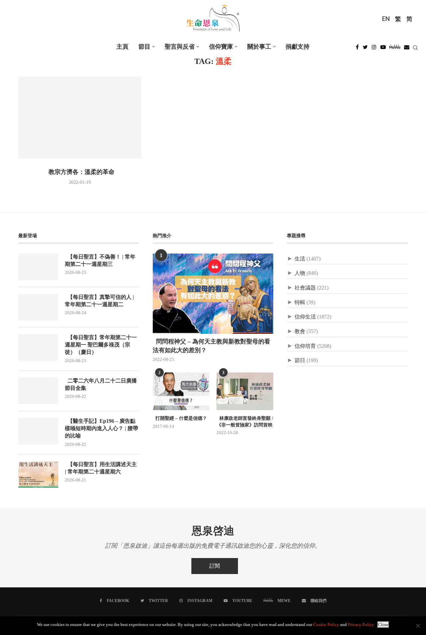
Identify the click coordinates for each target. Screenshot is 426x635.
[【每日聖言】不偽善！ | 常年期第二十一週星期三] (38, 267)
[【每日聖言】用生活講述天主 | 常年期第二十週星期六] (38, 474)
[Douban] (407, 49)
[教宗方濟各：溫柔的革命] (79, 118)
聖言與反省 (180, 46)
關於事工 (259, 46)
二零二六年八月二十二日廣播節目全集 (101, 384)
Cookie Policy (326, 624)
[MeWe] (394, 49)
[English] (385, 19)
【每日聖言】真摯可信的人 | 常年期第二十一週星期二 (99, 301)
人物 (300, 273)
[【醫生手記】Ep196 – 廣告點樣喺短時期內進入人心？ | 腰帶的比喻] (38, 431)
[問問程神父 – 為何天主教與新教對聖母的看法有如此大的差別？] (213, 294)
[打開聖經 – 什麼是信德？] (181, 391)
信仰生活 (305, 316)
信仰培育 (305, 346)
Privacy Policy (361, 624)
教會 (300, 331)
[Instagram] (374, 49)
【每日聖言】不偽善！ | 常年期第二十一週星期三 (100, 260)
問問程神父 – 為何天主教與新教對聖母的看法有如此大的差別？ (211, 345)
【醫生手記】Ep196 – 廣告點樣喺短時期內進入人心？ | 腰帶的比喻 (101, 428)
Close (383, 624)
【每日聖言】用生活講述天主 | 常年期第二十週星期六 (101, 468)
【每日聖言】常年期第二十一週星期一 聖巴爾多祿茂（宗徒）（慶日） (101, 345)
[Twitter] (365, 49)
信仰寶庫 (221, 46)
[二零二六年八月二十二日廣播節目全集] (38, 390)
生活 (300, 259)
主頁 (122, 46)
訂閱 (214, 566)
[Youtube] (383, 49)
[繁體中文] (398, 19)
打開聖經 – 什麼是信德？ (180, 418)
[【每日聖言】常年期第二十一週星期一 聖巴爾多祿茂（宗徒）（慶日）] (38, 347)
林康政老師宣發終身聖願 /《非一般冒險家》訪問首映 (245, 422)
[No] (417, 625)
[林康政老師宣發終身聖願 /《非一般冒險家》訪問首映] (245, 391)
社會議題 (305, 288)
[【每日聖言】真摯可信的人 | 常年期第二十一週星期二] (38, 307)
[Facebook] (357, 49)
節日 (300, 360)
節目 (144, 46)
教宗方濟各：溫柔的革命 (79, 172)
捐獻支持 (298, 46)
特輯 (300, 302)
